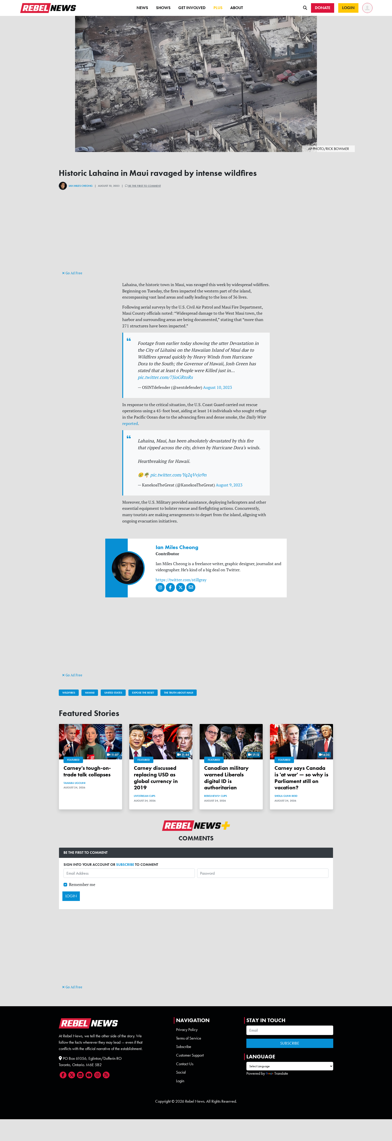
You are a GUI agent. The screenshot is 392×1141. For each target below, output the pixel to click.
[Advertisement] (196, 238)
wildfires (68, 692)
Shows (163, 7)
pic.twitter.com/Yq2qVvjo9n (178, 475)
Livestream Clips (144, 796)
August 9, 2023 (229, 485)
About (236, 7)
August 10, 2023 (217, 387)
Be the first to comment (144, 186)
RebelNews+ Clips (215, 796)
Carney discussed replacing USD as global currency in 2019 (156, 777)
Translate (281, 1073)
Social (181, 1072)
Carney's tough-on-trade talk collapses (87, 771)
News (142, 7)
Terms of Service (188, 1038)
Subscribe (183, 1046)
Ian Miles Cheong (81, 186)
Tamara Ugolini (74, 783)
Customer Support (190, 1055)
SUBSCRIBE (125, 864)
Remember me (82, 884)
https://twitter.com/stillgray (181, 579)
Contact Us (184, 1064)
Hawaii (89, 692)
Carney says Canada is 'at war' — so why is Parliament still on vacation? (301, 777)
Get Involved (192, 7)
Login (180, 1081)
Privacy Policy (187, 1029)
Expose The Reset (143, 692)
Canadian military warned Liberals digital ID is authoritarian (226, 777)
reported (130, 423)
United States (113, 692)
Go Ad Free (73, 273)
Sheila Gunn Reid (285, 796)
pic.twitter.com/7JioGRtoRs (165, 377)
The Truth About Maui (178, 692)
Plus (218, 7)
